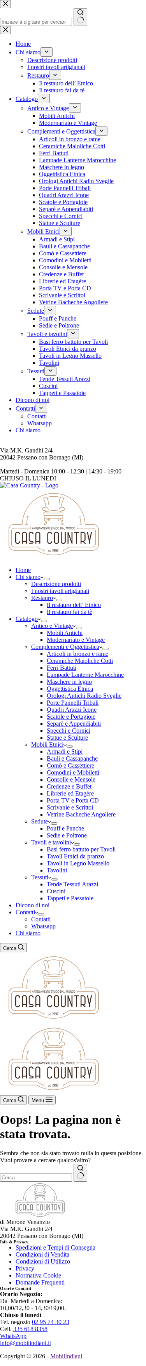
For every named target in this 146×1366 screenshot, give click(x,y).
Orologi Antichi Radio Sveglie (84, 695)
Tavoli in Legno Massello (78, 863)
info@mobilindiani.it (25, 1343)
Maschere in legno (69, 681)
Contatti (25, 912)
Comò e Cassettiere (70, 765)
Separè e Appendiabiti (74, 723)
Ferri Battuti (61, 667)
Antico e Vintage (52, 625)
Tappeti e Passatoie (70, 898)
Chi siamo (28, 577)
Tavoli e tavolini (51, 842)
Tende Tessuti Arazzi (72, 884)
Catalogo (27, 618)
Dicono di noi (32, 905)
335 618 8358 (30, 1329)
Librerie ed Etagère (70, 793)
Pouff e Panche (65, 828)
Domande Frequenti (40, 1282)
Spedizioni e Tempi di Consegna (55, 1247)
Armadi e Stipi (65, 751)
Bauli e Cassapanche (72, 758)
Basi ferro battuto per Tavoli (81, 849)
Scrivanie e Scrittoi (70, 807)
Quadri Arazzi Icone (72, 709)
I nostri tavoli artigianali (60, 591)
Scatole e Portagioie (71, 716)
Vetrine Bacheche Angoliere (81, 814)
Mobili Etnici (47, 744)
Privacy (25, 1268)
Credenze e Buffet (69, 786)
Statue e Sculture (67, 737)
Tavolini (57, 870)
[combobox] (36, 1178)
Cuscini (56, 891)
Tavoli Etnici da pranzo (75, 856)
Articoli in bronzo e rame (77, 653)
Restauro (42, 598)
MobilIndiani (66, 1356)
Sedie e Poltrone (67, 835)
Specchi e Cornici (68, 730)
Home (23, 570)
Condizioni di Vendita (42, 1254)
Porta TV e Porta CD (73, 800)
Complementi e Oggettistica (65, 646)
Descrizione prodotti (56, 584)
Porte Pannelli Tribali (73, 702)
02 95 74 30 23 (50, 1322)
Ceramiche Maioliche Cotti (80, 660)
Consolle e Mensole (71, 779)
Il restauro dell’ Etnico (74, 605)
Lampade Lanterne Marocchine (85, 674)
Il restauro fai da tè (69, 611)
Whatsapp (43, 926)
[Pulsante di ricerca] (80, 1173)
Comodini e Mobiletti (73, 772)
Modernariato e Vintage (76, 639)
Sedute (39, 821)
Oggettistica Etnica (70, 688)
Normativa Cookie (38, 1275)
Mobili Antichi (65, 632)
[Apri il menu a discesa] (47, 579)
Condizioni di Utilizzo (43, 1261)
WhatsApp (13, 1336)
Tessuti (39, 877)
